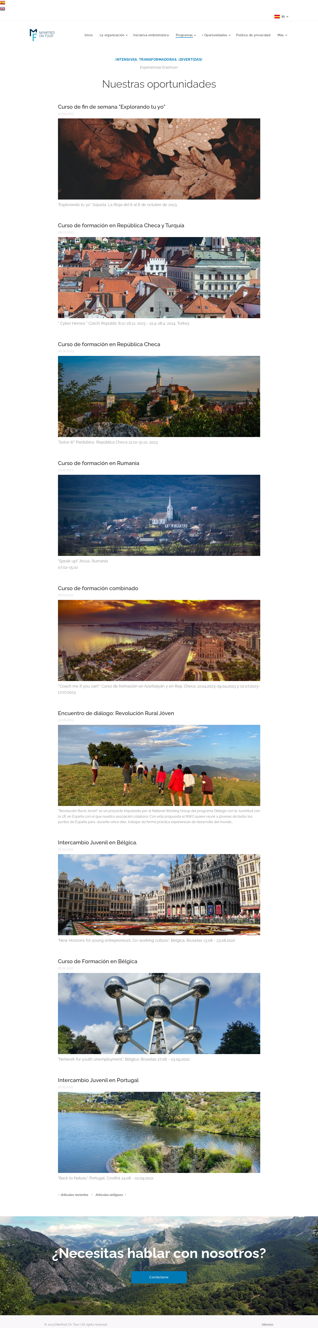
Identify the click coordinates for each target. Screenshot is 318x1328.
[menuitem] (90, 35)
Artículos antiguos (109, 1195)
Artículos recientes (74, 1195)
